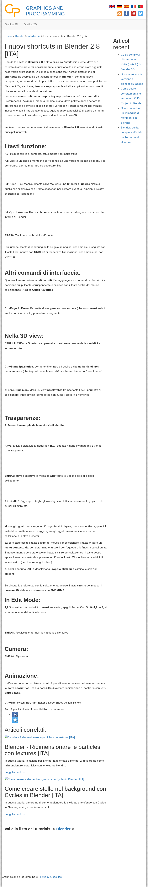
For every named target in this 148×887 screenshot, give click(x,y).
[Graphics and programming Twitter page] (140, 13)
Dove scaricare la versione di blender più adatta (132, 79)
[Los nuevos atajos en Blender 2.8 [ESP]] (126, 6)
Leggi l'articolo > (14, 772)
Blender (19, 36)
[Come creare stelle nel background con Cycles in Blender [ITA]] (44, 779)
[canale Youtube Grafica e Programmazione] (133, 13)
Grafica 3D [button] (11, 24)
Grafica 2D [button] (30, 24)
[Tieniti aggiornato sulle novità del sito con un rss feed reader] (119, 13)
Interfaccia (34, 36)
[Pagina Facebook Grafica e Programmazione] (126, 13)
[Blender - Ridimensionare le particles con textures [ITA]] (40, 737)
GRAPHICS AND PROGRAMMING (45, 11)
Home (8, 36)
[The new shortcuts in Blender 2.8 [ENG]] (112, 6)
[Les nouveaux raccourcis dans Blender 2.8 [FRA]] (133, 6)
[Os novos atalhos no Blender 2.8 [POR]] (140, 6)
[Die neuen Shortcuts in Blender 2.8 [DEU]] (119, 6)
